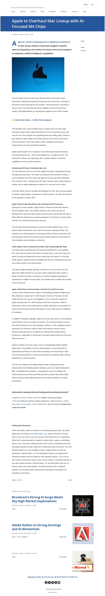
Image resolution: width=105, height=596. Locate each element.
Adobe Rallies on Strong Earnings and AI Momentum (36, 527)
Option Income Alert (23, 404)
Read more (63, 509)
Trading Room (42, 404)
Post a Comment (22, 537)
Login (84, 11)
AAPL (29, 42)
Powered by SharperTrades (53, 589)
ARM (14, 374)
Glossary (31, 577)
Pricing (42, 11)
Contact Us (75, 11)
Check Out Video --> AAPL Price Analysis (33, 120)
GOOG (61, 155)
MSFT (34, 155)
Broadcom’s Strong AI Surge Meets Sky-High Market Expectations (37, 499)
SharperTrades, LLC (39, 434)
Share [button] (82, 41)
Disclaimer (64, 11)
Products (33, 11)
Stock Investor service (30, 398)
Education (23, 11)
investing (83, 50)
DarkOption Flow (59, 434)
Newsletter (52, 11)
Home (13, 11)
